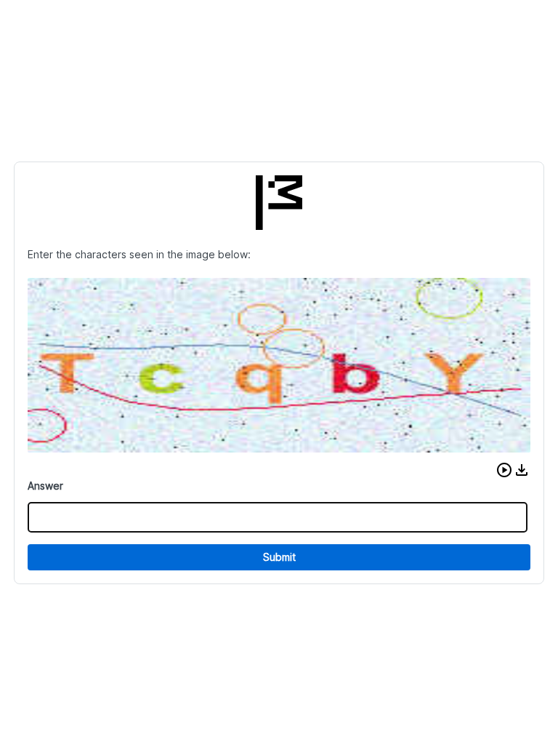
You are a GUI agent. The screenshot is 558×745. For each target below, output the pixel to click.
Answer (45, 485)
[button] (504, 470)
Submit (279, 557)
